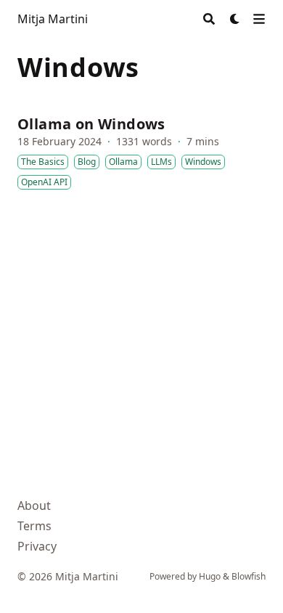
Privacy (37, 546)
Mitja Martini (52, 19)
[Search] (209, 19)
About (34, 505)
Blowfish (248, 576)
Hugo (210, 576)
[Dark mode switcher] (235, 19)
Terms (34, 526)
